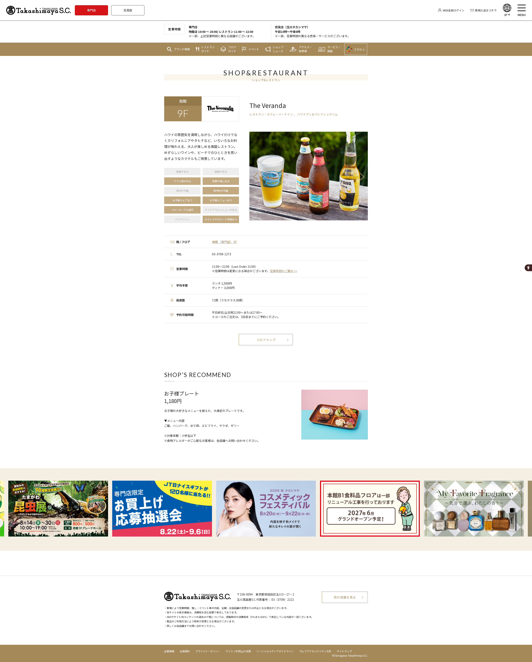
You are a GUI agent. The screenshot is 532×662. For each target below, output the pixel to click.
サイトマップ (344, 651)
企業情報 (169, 651)
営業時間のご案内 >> (283, 271)
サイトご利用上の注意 (238, 651)
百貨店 (127, 10)
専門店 (91, 10)
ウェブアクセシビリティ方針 (315, 651)
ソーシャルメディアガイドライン (275, 651)
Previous (255, 176)
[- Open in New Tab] (58, 509)
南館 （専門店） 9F (224, 242)
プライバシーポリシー (207, 651)
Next (361, 176)
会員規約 (185, 651)
